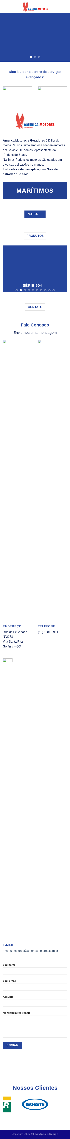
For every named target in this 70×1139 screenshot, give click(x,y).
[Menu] (5, 6)
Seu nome (9, 964)
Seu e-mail (9, 980)
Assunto (8, 996)
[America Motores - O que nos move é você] (35, 6)
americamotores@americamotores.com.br (30, 950)
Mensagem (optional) (16, 1012)
